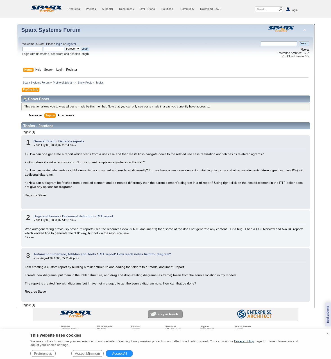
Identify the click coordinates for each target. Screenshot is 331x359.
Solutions (167, 9)
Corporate (135, 329)
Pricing (90, 9)
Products (73, 9)
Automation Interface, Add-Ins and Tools (65, 254)
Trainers (239, 329)
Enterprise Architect (70, 329)
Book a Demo (328, 314)
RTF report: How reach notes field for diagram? (135, 254)
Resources (126, 9)
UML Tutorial (148, 9)
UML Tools (101, 329)
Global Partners (243, 326)
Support (107, 9)
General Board (45, 141)
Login (294, 10)
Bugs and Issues (46, 216)
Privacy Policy (244, 341)
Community (187, 9)
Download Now (210, 9)
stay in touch (168, 314)
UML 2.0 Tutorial (173, 329)
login (59, 44)
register (71, 44)
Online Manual (207, 329)
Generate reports (71, 141)
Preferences (43, 353)
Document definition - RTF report (87, 216)
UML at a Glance (104, 326)
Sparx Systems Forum (51, 30)
